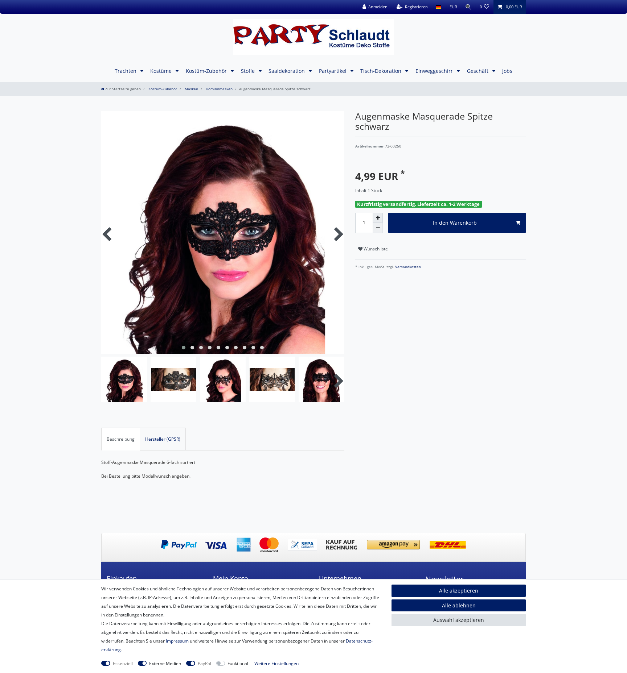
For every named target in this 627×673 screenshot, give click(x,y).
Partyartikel (333, 70)
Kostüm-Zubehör (207, 70)
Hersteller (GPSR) (162, 439)
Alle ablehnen (459, 605)
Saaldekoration (287, 70)
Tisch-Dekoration (381, 70)
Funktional (238, 663)
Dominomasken (219, 89)
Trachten (126, 70)
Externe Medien (165, 663)
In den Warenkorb (455, 222)
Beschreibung (121, 439)
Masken (191, 89)
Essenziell (123, 663)
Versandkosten (407, 267)
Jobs (507, 70)
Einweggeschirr (434, 70)
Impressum (177, 641)
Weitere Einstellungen (276, 663)
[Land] (438, 7)
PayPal (204, 663)
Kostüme (161, 70)
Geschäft (478, 70)
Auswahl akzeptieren (458, 619)
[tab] (120, 439)
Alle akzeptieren (458, 590)
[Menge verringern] (378, 228)
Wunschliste (375, 249)
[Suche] (468, 7)
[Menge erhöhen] (378, 218)
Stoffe (248, 70)
